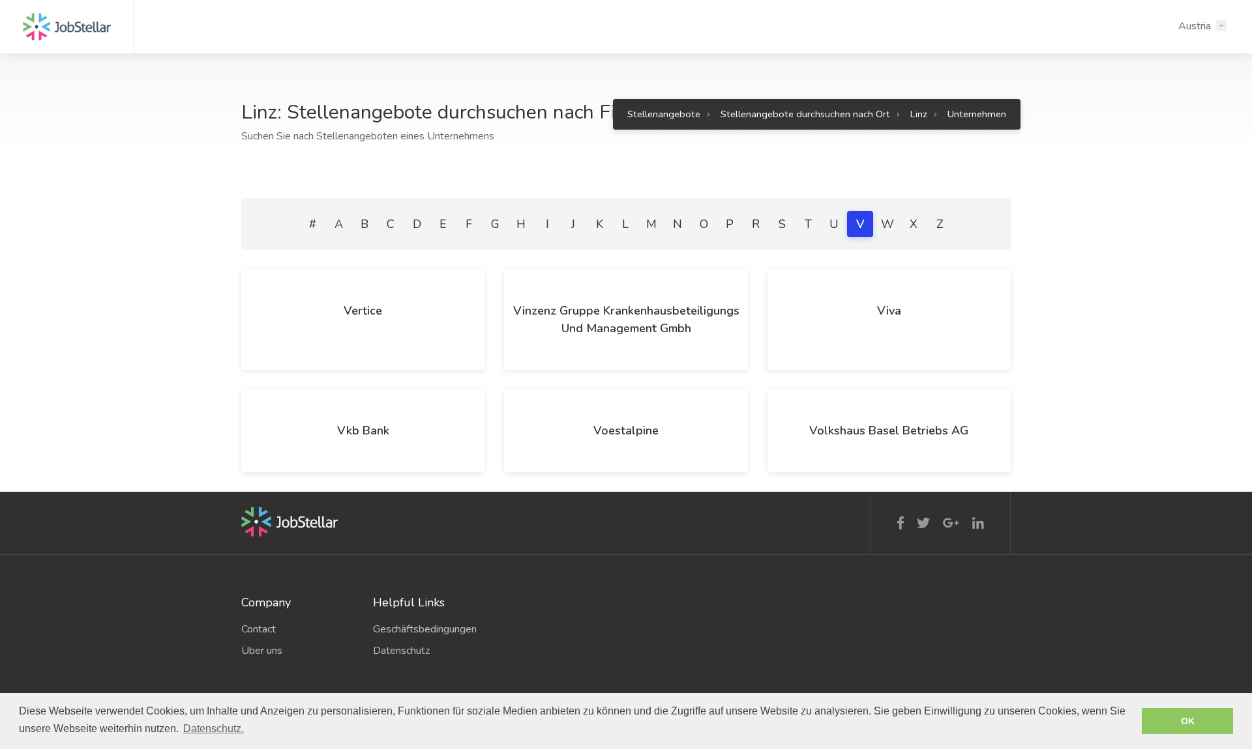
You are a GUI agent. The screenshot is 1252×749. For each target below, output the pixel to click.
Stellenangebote (663, 113)
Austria (1194, 26)
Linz (918, 113)
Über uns (261, 650)
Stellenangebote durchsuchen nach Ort (805, 113)
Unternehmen (976, 113)
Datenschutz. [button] (213, 728)
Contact (258, 629)
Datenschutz (401, 650)
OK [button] (1188, 721)
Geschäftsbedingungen (425, 629)
